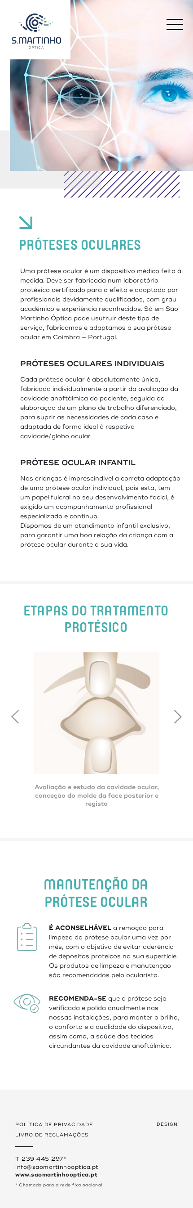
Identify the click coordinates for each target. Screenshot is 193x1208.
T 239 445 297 (39, 1159)
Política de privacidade (54, 1124)
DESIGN (167, 1124)
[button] (178, 716)
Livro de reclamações (52, 1135)
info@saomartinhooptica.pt (57, 1167)
